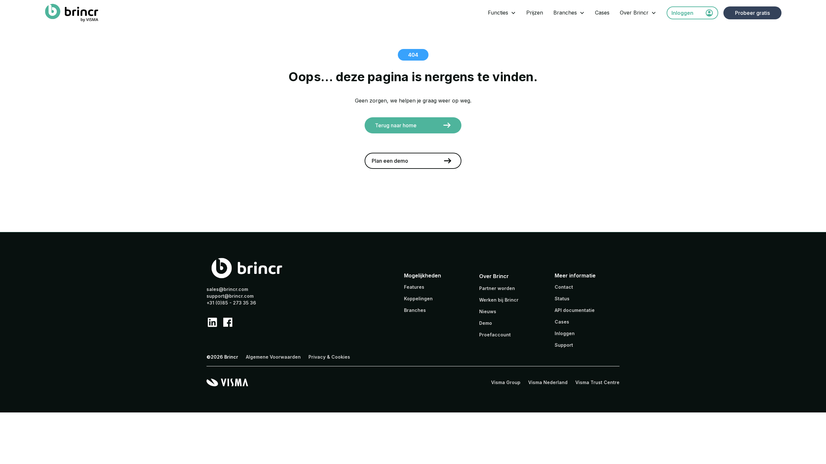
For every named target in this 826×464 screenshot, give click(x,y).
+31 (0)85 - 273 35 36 (231, 302)
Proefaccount (495, 334)
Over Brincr (634, 12)
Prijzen (534, 12)
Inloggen (565, 333)
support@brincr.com (230, 296)
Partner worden (497, 288)
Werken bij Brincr (499, 300)
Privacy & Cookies (329, 357)
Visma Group (505, 382)
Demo (485, 323)
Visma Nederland (548, 382)
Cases (602, 12)
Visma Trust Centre (597, 382)
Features (414, 287)
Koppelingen (418, 298)
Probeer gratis (752, 13)
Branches (565, 12)
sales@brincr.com (227, 289)
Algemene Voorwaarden (273, 357)
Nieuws (487, 311)
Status (562, 298)
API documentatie (575, 310)
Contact (564, 287)
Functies (498, 12)
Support (564, 345)
